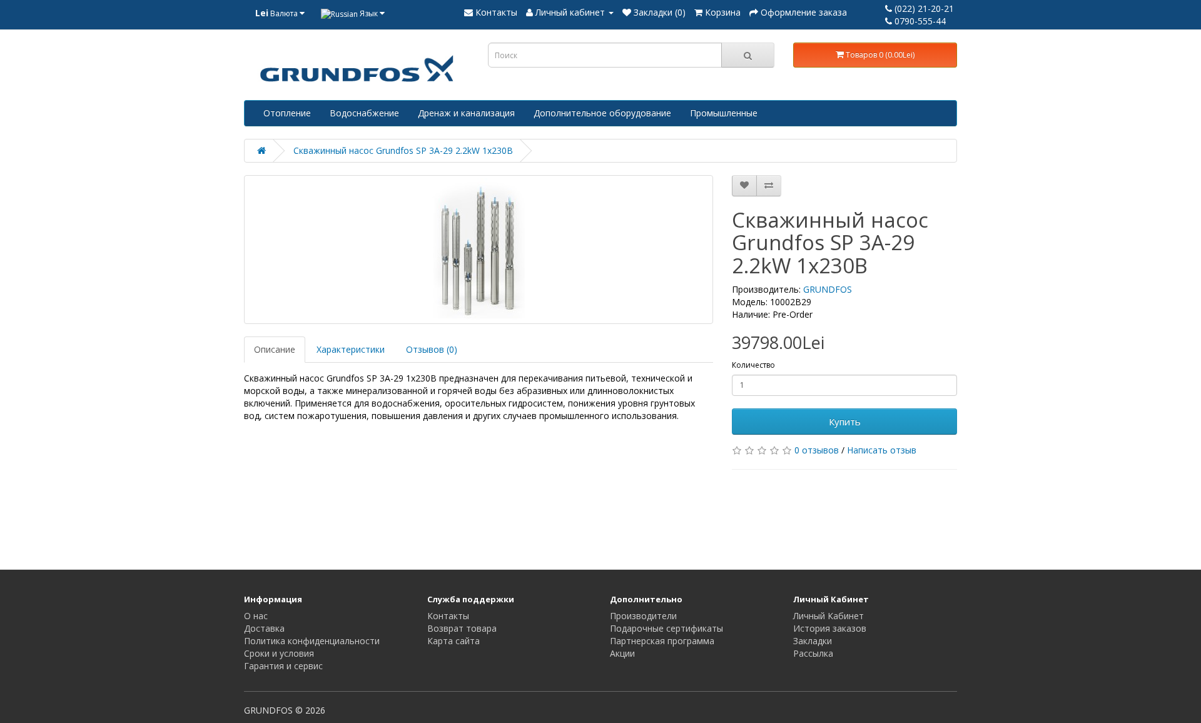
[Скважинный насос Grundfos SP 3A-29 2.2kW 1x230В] (478, 249)
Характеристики (351, 349)
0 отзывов (816, 450)
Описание (274, 349)
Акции (622, 653)
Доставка (264, 628)
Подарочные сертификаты (666, 628)
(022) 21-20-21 (923, 8)
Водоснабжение (364, 113)
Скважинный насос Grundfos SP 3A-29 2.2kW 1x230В (403, 150)
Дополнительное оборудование (602, 113)
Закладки (812, 641)
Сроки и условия (279, 653)
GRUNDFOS (827, 289)
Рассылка (813, 653)
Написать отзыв (881, 450)
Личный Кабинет (828, 616)
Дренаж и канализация (466, 113)
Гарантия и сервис (283, 666)
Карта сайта (453, 641)
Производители (643, 616)
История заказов (829, 628)
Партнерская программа (662, 641)
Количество (753, 365)
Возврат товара (462, 628)
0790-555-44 (919, 21)
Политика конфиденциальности (312, 641)
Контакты (448, 616)
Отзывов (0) (431, 349)
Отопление (287, 113)
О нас (256, 616)
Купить (845, 421)
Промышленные (724, 113)
